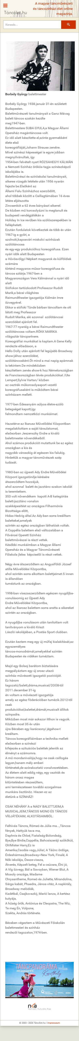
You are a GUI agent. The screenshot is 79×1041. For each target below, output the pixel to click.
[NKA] (39, 1006)
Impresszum (53, 1023)
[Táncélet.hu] (14, 7)
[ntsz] (39, 980)
